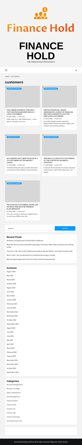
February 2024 (12, 304)
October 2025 (11, 284)
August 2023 (11, 328)
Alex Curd (12, 116)
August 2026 (11, 272)
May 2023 (10, 340)
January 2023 (11, 356)
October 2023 (11, 320)
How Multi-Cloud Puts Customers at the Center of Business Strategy (59, 160)
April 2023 (10, 344)
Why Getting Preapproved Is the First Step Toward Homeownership (31, 259)
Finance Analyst (13, 137)
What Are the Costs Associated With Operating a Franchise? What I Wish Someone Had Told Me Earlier (40, 246)
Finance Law (11, 409)
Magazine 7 (54, 442)
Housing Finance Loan (14, 421)
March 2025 (10, 296)
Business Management (15, 385)
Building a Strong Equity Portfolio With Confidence (25, 240)
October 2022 (11, 368)
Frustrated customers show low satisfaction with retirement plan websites (22, 207)
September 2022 (12, 372)
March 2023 (10, 348)
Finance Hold (41, 50)
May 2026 (10, 275)
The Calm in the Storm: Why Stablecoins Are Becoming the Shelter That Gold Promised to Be (40, 251)
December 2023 (12, 312)
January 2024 (11, 308)
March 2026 (10, 280)
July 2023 (10, 332)
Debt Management (51, 88)
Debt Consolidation (13, 393)
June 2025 (10, 292)
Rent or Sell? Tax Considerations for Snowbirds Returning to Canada (31, 255)
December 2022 (12, 360)
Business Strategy (14, 88)
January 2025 (11, 300)
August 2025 (11, 288)
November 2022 (12, 364)
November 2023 (12, 316)
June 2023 (10, 336)
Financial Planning (14, 183)
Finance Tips (11, 413)
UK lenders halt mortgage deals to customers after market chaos (22, 160)
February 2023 (12, 352)
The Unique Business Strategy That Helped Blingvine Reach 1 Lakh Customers (21, 112)
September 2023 (12, 324)
